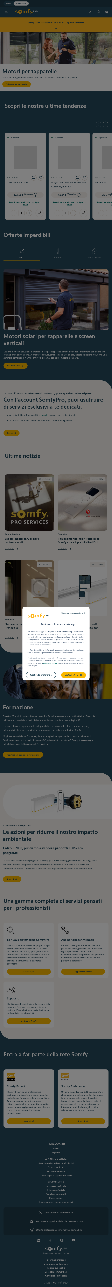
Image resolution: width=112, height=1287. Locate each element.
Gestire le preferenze (41, 675)
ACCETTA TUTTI (73, 675)
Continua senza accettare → (73, 613)
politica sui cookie (50, 663)
